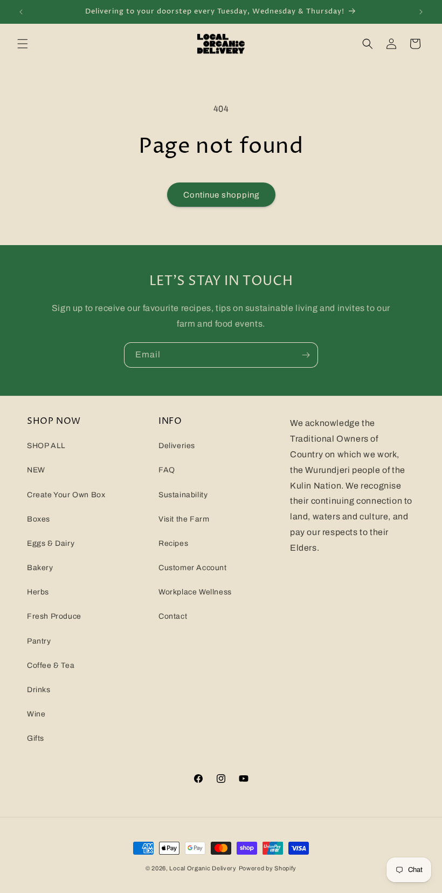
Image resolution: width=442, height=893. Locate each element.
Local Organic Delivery (202, 868)
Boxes (38, 519)
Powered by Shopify (268, 868)
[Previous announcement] (21, 12)
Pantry (39, 641)
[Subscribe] (305, 355)
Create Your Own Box (66, 495)
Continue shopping (221, 195)
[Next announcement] (421, 12)
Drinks (39, 690)
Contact (172, 616)
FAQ (166, 470)
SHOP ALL (46, 446)
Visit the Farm (183, 519)
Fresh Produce (54, 616)
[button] (22, 44)
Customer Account (192, 568)
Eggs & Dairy (50, 543)
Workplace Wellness (195, 592)
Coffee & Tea (50, 665)
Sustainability (183, 495)
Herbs (38, 592)
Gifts (35, 738)
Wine (36, 714)
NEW (36, 470)
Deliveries (176, 446)
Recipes (173, 543)
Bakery (40, 568)
